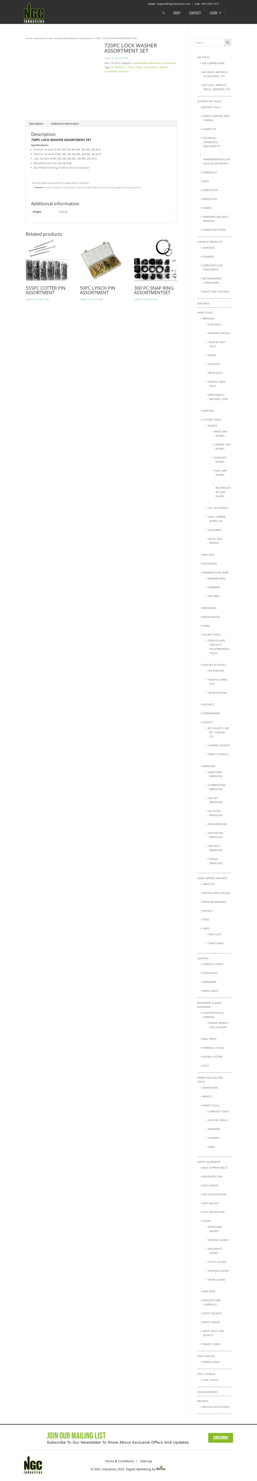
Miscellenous (211, 617)
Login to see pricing (115, 57)
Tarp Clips (214, 934)
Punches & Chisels (214, 664)
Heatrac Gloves (218, 1240)
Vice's (205, 1065)
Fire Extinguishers (214, 1194)
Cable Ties (208, 884)
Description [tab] (36, 123)
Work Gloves (216, 1279)
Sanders (213, 1138)
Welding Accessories (216, 1406)
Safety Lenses (211, 1322)
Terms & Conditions (119, 1461)
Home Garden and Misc (212, 878)
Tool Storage (206, 1374)
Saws (211, 1146)
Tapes (205, 919)
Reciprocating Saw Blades (223, 492)
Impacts (207, 1096)
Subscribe (220, 1438)
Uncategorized (207, 1392)
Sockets (207, 722)
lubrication (210, 190)
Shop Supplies (206, 1356)
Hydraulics (209, 172)
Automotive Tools (43, 38)
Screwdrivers (211, 713)
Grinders (214, 1129)
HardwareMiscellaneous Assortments (74, 38)
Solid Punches (217, 692)
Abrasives (208, 318)
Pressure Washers (214, 902)
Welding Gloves (218, 1270)
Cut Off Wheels (218, 508)
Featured (203, 303)
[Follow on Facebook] (218, 1464)
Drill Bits (208, 554)
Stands (207, 207)
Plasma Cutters (212, 1056)
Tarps (205, 928)
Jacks (205, 181)
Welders (202, 1401)
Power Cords (211, 1362)
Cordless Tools (218, 1111)
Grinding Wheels (219, 333)
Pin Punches (216, 670)
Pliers (206, 625)
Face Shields (210, 1185)
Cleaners (208, 256)
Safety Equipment (208, 1162)
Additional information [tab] (65, 123)
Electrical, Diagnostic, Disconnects (211, 142)
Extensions (209, 563)
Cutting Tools (211, 419)
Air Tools (203, 57)
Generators (210, 1087)
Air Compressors (213, 63)
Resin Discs (215, 372)
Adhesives (208, 247)
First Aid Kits (210, 1203)
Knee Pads (208, 1291)
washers (124, 71)
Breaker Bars (217, 578)
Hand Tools (205, 312)
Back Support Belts (215, 1167)
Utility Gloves (217, 1261)
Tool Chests (210, 1380)
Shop (176, 12)
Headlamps (209, 982)
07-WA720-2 (118, 67)
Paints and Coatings (215, 291)
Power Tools (210, 1105)
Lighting (202, 958)
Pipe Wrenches (217, 824)
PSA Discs (214, 364)
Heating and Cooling (216, 893)
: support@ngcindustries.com (173, 3)
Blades (212, 425)
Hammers (214, 587)
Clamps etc (209, 129)
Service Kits (209, 199)
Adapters (208, 410)
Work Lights (210, 990)
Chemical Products (210, 241)
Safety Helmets (212, 1313)
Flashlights (209, 973)
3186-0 (139, 67)
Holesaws (214, 530)
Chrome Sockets (219, 745)
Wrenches (208, 766)
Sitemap (146, 1461)
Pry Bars (213, 596)
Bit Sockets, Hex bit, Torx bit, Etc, (218, 732)
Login (213, 12)
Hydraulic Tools (213, 1047)
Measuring (209, 608)
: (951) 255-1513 (209, 3)
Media (212, 355)
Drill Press (209, 1039)
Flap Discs (214, 324)
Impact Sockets (218, 754)
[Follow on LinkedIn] (228, 1464)
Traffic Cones (211, 1344)
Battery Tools (211, 107)
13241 (130, 67)
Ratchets (208, 704)
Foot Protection (213, 1212)
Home (29, 38)
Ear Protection (212, 1176)
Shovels (207, 910)
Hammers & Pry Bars (215, 572)
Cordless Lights (212, 964)
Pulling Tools (211, 634)
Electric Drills (218, 1120)
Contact (195, 12)
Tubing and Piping (214, 229)
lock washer (151, 67)
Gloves (206, 1221)
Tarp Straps (216, 943)
